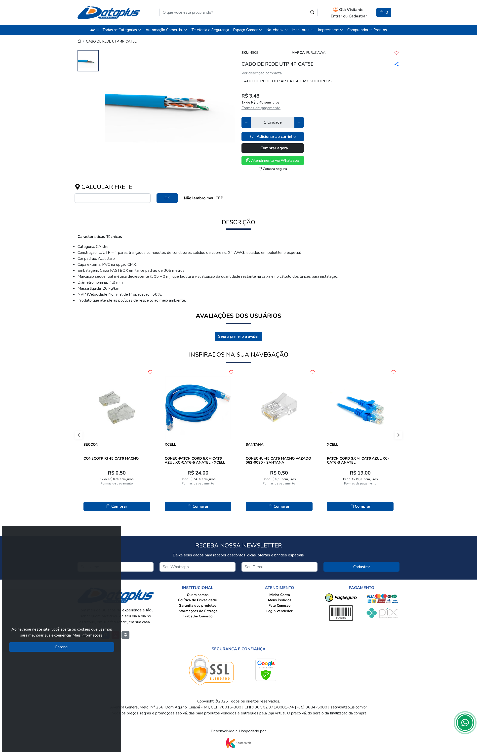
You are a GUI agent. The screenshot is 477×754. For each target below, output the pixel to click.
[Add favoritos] (150, 372)
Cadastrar (361, 567)
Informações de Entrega (198, 610)
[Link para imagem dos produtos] (170, 98)
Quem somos (197, 594)
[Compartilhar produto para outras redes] (395, 64)
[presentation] (74, 436)
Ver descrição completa (261, 73)
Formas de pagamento (260, 108)
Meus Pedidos (279, 599)
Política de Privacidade (197, 599)
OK (167, 198)
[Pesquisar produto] (312, 12)
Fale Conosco (279, 605)
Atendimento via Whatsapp (274, 160)
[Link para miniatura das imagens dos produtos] (88, 61)
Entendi (61, 647)
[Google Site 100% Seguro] (266, 669)
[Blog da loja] (125, 635)
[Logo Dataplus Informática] (109, 12)
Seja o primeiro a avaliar (238, 336)
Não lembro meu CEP (203, 198)
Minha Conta (279, 594)
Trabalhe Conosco (197, 616)
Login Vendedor (279, 610)
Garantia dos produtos (197, 605)
